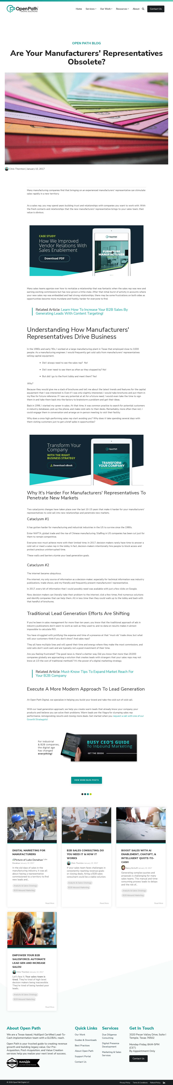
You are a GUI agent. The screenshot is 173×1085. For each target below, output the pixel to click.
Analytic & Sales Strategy (25, 885)
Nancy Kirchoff (132, 868)
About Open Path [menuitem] (84, 1050)
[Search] (143, 9)
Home (79, 8)
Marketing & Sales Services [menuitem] (112, 1054)
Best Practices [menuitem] (82, 1045)
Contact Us (156, 8)
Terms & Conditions (140, 1083)
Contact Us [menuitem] (80, 1061)
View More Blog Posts (86, 780)
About (136, 8)
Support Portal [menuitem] (83, 1056)
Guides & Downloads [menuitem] (86, 1040)
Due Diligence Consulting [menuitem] (109, 1036)
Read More (49, 903)
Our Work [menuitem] (80, 1034)
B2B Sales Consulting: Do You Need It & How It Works (85, 854)
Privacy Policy (125, 1083)
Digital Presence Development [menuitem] (111, 1045)
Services (90, 8)
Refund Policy (155, 1083)
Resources (121, 8)
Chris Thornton (17, 168)
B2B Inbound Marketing (24, 890)
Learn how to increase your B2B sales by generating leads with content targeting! (82, 311)
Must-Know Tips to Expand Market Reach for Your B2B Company (84, 673)
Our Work (105, 8)
